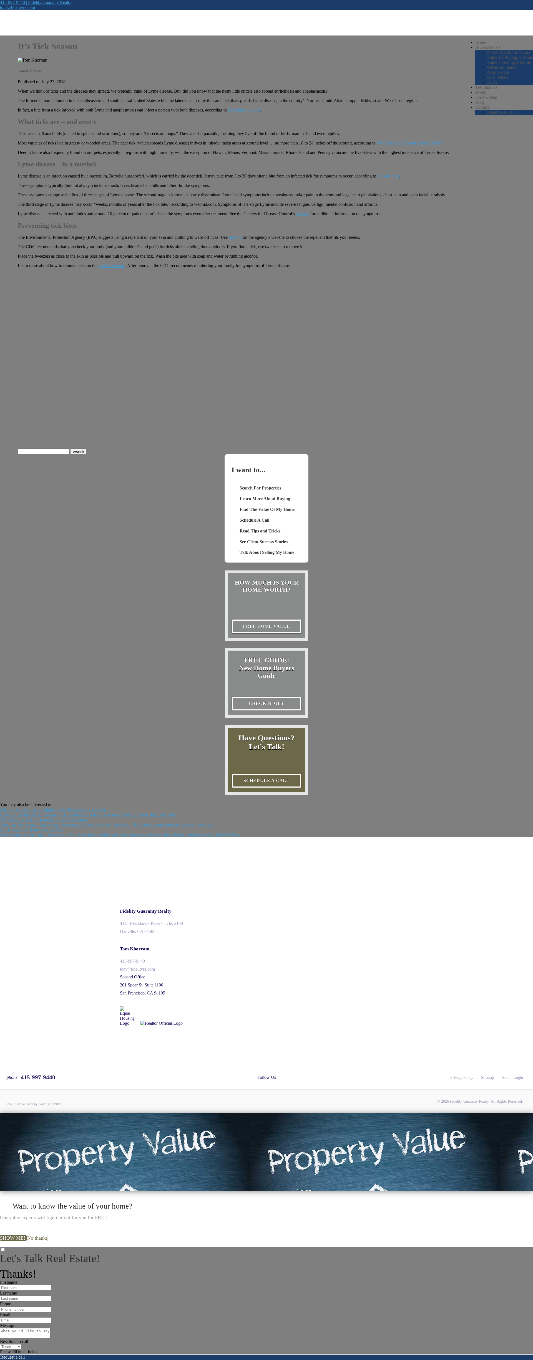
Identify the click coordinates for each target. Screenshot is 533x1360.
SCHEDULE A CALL (266, 780)
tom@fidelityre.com (17, 7)
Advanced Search (501, 67)
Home (480, 42)
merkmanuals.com (244, 110)
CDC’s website (112, 265)
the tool (235, 237)
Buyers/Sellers (488, 47)
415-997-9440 (132, 961)
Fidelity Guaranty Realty (146, 911)
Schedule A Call (500, 112)
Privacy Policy (461, 1077)
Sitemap (487, 1077)
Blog (479, 102)
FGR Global (486, 97)
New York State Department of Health (410, 143)
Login (491, 82)
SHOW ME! (13, 1238)
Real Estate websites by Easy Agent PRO (34, 1104)
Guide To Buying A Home (509, 57)
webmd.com (388, 176)
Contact (482, 107)
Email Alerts (497, 77)
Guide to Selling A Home (508, 62)
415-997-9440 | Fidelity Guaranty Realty (35, 2)
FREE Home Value (266, 626)
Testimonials (486, 87)
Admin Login (512, 1077)
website (302, 213)
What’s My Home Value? (508, 52)
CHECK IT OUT (267, 703)
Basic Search (497, 72)
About (480, 92)
